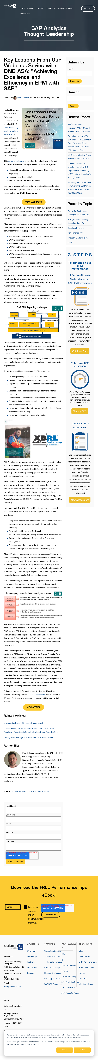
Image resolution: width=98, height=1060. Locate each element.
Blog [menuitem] (81, 951)
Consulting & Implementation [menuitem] (53, 951)
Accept (64, 1050)
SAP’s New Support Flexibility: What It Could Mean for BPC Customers (79, 127)
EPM (39, 791)
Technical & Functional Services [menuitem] (53, 962)
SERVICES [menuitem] (30, 8)
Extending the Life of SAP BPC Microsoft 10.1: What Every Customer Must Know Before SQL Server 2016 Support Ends (79, 143)
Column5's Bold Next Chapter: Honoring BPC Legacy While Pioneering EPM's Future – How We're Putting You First (79, 170)
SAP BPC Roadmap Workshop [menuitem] (53, 984)
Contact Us (88, 8)
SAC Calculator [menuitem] (68, 987)
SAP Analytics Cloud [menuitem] (70, 982)
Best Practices (17, 791)
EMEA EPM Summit (36, 694)
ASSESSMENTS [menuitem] (25, 14)
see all (70, 242)
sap (35, 791)
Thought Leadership (78, 237)
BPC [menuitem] (64, 954)
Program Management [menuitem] (53, 967)
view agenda (33, 707)
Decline (82, 1050)
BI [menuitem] (63, 959)
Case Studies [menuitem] (84, 956)
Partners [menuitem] (31, 962)
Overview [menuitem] (31, 951)
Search (73, 92)
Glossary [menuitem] (83, 978)
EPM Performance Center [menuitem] (88, 962)
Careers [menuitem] (30, 973)
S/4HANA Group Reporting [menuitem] (70, 976)
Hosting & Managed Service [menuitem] (53, 973)
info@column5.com (12, 986)
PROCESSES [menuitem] (40, 8)
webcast (46, 791)
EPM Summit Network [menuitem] (88, 967)
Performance (75, 232)
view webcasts (33, 202)
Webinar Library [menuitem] (86, 984)
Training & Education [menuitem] (53, 956)
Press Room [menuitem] (32, 967)
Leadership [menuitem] (32, 956)
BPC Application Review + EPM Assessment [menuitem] (53, 978)
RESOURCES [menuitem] (62, 8)
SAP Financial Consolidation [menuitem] (70, 993)
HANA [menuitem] (65, 970)
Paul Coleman (23, 97)
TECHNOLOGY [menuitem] (51, 8)
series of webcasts (16, 161)
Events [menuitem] (82, 973)
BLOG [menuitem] (70, 8)
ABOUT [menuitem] (23, 8)
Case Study (29, 791)
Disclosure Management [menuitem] (70, 965)
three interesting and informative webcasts (11, 131)
